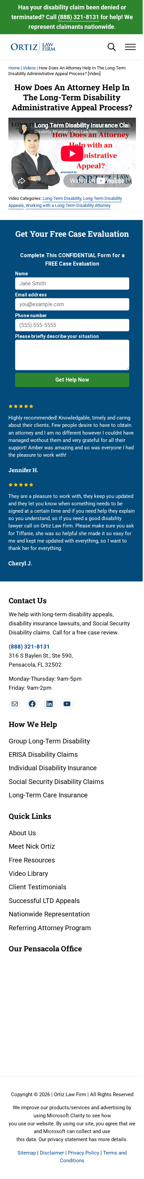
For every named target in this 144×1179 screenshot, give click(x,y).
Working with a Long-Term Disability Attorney (68, 205)
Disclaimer (52, 1153)
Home (14, 67)
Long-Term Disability (62, 198)
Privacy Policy (83, 1153)
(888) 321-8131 (78, 16)
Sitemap (26, 1153)
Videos (29, 67)
